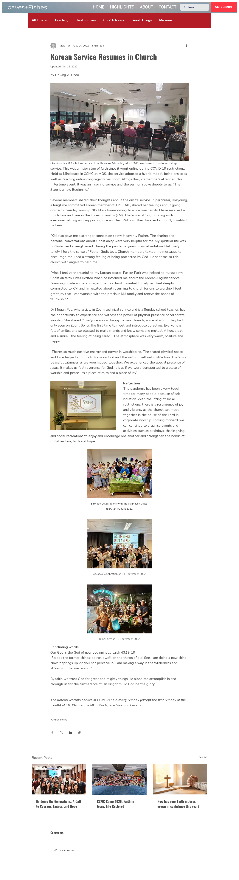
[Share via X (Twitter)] (61, 732)
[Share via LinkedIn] (70, 732)
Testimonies (86, 20)
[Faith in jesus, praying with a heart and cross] (180, 779)
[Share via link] (79, 732)
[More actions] (186, 45)
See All (202, 757)
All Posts (39, 20)
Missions (166, 20)
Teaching (61, 20)
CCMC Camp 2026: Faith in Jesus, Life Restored (115, 804)
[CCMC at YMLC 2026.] (59, 779)
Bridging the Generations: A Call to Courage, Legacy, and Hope (58, 804)
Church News (113, 20)
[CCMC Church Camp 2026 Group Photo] (119, 779)
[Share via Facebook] (52, 732)
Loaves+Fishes (25, 7)
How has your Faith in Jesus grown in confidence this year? (178, 804)
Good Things (141, 20)
